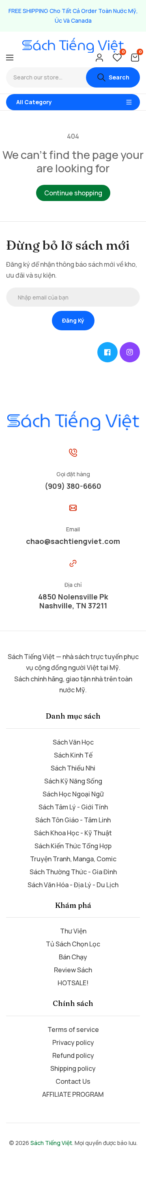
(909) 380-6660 (73, 486)
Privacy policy (73, 1042)
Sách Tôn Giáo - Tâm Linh (73, 819)
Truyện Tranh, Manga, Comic (73, 858)
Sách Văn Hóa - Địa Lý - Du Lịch (73, 884)
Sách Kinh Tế (73, 755)
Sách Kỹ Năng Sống (73, 781)
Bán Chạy (73, 956)
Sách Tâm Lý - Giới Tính (73, 807)
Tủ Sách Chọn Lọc (73, 943)
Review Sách (73, 969)
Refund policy (73, 1055)
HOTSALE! (73, 982)
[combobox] (46, 77)
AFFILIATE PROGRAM (73, 1094)
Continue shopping (73, 192)
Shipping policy (73, 1068)
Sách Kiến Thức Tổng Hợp (73, 845)
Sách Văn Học (73, 742)
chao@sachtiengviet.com (73, 541)
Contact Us (73, 1081)
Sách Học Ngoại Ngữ (73, 794)
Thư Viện (73, 931)
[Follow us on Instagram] (130, 352)
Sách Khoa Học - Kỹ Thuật (73, 832)
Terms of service (73, 1029)
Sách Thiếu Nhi (73, 768)
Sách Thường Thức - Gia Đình (73, 871)
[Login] (99, 57)
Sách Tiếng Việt (51, 1143)
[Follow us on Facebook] (107, 352)
